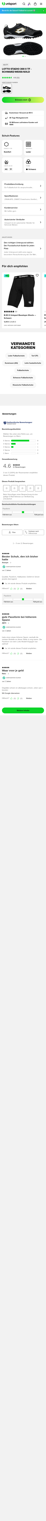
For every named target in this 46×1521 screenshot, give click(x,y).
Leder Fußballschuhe (16, 356)
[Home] (9, 3)
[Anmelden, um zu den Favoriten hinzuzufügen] (37, 275)
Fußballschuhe (23, 370)
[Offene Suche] (23, 3)
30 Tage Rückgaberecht (18, 118)
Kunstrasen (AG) (11, 363)
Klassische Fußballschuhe (23, 385)
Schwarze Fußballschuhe (23, 378)
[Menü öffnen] (41, 4)
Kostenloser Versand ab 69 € (21, 113)
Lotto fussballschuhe (33, 363)
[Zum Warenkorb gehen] (35, 4)
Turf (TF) (35, 356)
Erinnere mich (21, 100)
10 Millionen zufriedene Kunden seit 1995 (23, 124)
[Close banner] (43, 10)
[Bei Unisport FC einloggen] (29, 4)
